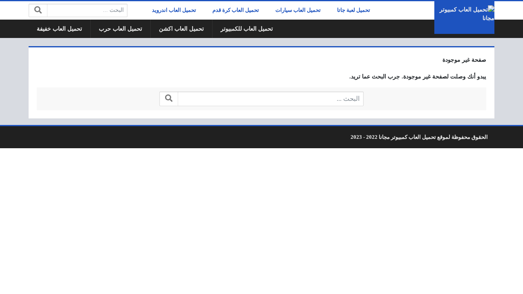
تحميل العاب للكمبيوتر (247, 29)
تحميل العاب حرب (120, 29)
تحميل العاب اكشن (181, 29)
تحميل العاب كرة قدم (235, 10)
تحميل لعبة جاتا (353, 10)
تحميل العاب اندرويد (174, 10)
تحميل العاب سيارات (298, 10)
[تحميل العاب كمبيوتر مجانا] (464, 17)
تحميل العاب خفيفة (59, 29)
